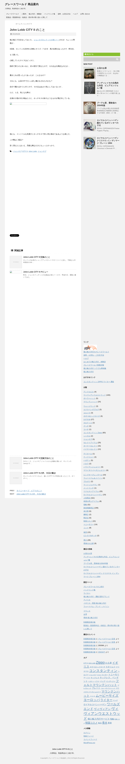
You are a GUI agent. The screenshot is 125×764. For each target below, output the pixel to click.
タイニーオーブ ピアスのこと (29, 491)
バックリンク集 (49, 14)
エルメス (86, 413)
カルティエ (87, 423)
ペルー (103, 688)
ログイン (86, 733)
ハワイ (96, 681)
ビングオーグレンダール (92, 475)
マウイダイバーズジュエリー (94, 470)
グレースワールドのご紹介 (93, 587)
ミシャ (86, 528)
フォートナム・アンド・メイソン (96, 606)
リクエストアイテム (91, 491)
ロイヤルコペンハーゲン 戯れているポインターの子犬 (107, 122)
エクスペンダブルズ (91, 409)
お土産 (108, 663)
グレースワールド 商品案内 (22, 4)
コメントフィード (90, 739)
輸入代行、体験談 (35, 14)
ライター (86, 593)
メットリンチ (88, 488)
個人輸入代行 (88, 372)
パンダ (108, 681)
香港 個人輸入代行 (90, 618)
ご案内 (23, 14)
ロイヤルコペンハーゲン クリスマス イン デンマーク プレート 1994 (108, 140)
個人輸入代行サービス (99, 719)
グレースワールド (12, 14)
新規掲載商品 (88, 508)
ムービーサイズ (107, 695)
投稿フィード (88, 736)
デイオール (87, 454)
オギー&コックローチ (91, 416)
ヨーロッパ (91, 700)
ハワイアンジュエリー (92, 467)
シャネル (86, 436)
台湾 (85, 614)
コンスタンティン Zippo (92, 433)
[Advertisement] (30, 175)
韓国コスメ (87, 521)
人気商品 (86, 498)
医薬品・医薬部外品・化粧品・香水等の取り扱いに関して (26, 17)
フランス (86, 611)
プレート (96, 688)
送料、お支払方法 (64, 14)
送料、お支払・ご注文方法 (93, 355)
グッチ (86, 426)
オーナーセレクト (90, 446)
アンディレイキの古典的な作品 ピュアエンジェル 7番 (107, 85)
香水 (85, 540)
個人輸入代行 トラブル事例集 (94, 368)
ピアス (113, 681)
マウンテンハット (90, 402)
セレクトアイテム (90, 443)
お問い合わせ (85, 14)
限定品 (86, 518)
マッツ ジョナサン (90, 485)
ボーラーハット (89, 398)
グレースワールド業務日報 (93, 365)
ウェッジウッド (89, 406)
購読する (90, 54)
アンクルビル (88, 392)
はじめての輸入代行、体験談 (94, 362)
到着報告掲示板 (89, 622)
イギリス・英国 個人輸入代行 (94, 603)
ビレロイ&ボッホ (90, 536)
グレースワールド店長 (106, 639)
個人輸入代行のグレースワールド (96, 352)
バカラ (86, 464)
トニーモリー (88, 524)
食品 (100, 723)
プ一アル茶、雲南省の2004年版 (95, 563)
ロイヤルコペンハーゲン (92, 495)
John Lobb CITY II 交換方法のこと (38, 458)
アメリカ (86, 600)
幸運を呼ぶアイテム (91, 501)
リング (115, 700)
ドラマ (88, 677)
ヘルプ (75, 14)
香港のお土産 (88, 543)
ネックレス (95, 678)
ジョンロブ (17, 151)
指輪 (85, 505)
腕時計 (86, 514)
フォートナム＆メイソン (92, 478)
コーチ (86, 429)
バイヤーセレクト (90, 449)
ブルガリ (86, 481)
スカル (99, 675)
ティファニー (88, 457)
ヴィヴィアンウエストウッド (94, 395)
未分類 (86, 511)
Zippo (100, 662)
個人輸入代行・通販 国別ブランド (96, 597)
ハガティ (86, 460)
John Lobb (33, 151)
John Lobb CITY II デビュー (35, 272)
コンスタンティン (103, 671)
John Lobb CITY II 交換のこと (36, 257)
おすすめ (86, 419)
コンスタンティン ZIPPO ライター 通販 (98, 382)
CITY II (25, 151)
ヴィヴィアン (102, 708)
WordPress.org (89, 743)
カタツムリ (110, 667)
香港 (110, 723)
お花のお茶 (102, 68)
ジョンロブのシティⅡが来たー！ (46, 40)
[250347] (101, 652)
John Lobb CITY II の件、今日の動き (39, 473)
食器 (85, 532)
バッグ (102, 681)
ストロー (104, 675)
